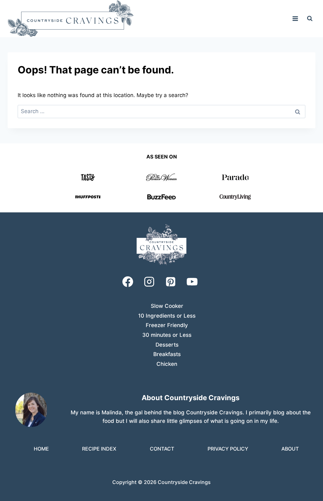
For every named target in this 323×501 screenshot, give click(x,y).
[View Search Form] (309, 18)
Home (41, 449)
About (290, 449)
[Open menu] (295, 18)
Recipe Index (99, 449)
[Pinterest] (170, 281)
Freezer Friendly (167, 325)
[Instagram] (149, 281)
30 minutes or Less (166, 335)
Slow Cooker (167, 306)
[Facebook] (127, 281)
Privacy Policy (228, 449)
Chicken (166, 364)
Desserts (167, 345)
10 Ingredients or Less (167, 316)
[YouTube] (192, 281)
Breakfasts (167, 354)
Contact (162, 449)
